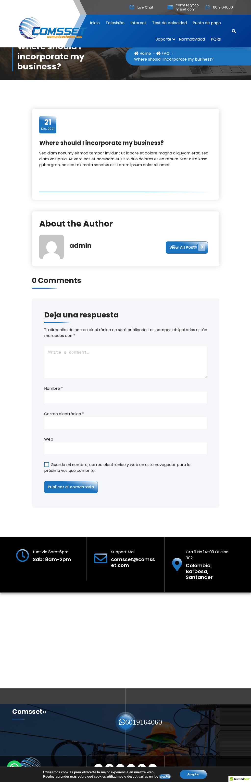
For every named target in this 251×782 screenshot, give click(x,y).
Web (48, 439)
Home (144, 53)
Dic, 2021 (47, 124)
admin (80, 245)
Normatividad (192, 39)
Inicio (95, 23)
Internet (138, 23)
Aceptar (193, 774)
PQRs (216, 39)
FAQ (165, 53)
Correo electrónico (64, 414)
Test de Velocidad (169, 23)
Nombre (53, 388)
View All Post (182, 247)
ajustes (165, 776)
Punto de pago (207, 23)
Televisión (115, 23)
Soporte (163, 39)
